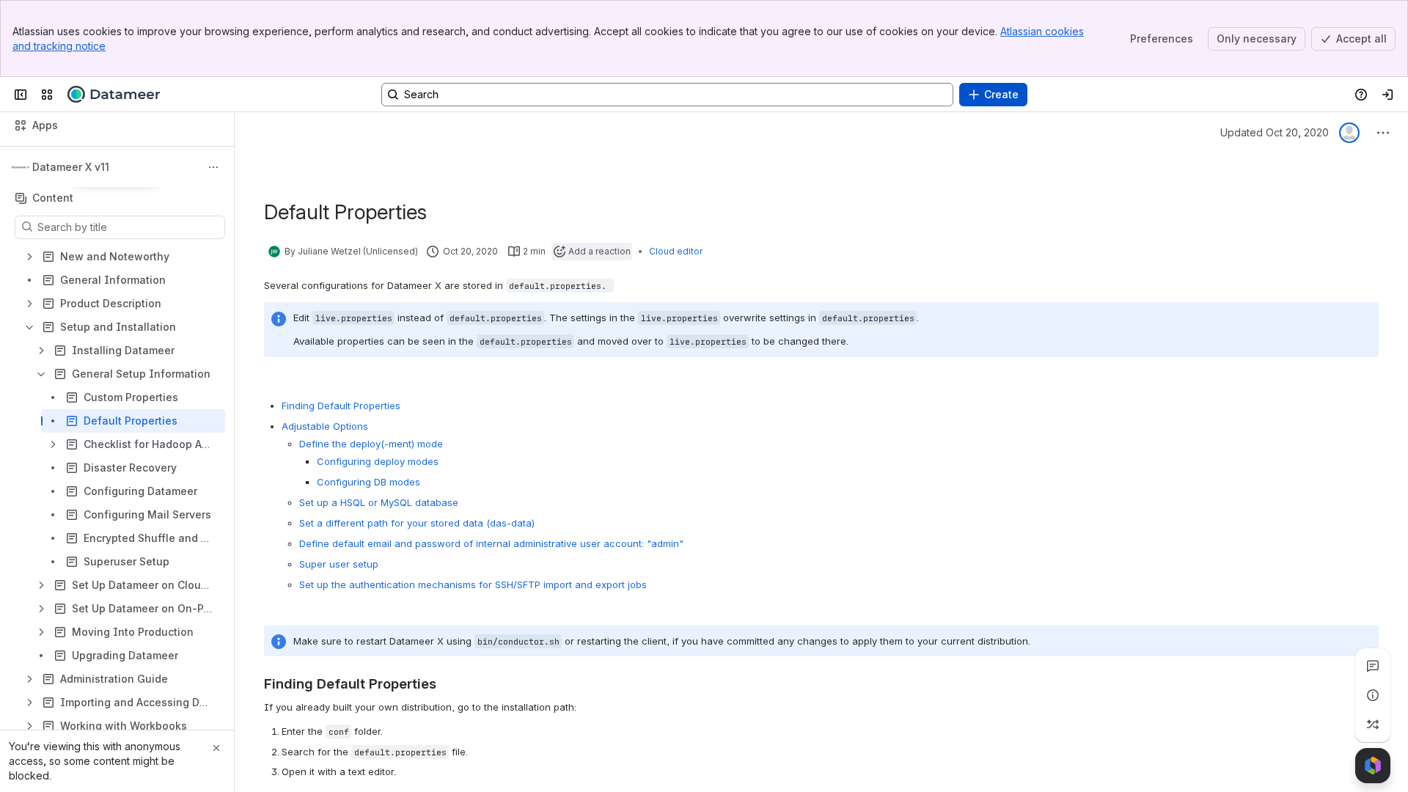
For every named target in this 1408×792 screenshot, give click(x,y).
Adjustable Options (325, 426)
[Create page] (1373, 724)
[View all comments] (1373, 666)
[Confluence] (114, 94)
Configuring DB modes (368, 482)
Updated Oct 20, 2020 (1274, 132)
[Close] (216, 748)
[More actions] (213, 167)
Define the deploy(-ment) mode (371, 444)
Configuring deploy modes (378, 461)
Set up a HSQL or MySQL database (378, 502)
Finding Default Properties (341, 405)
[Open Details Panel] (1373, 695)
